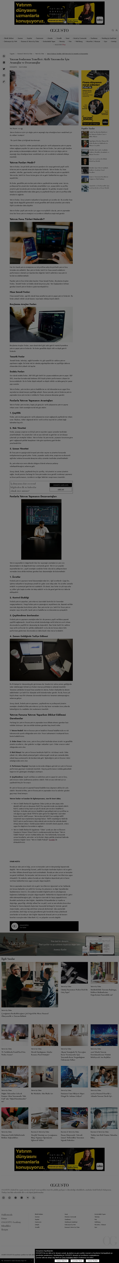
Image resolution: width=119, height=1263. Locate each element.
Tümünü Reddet (93, 1261)
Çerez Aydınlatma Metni (69, 1257)
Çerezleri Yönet (77, 1261)
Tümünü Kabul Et (61, 1261)
